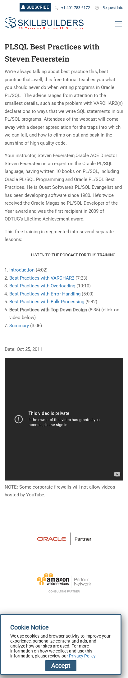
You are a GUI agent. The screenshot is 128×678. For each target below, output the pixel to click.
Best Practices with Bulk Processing (47, 301)
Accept (61, 665)
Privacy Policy (82, 655)
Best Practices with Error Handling (44, 294)
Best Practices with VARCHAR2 (41, 278)
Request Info (113, 8)
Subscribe (37, 7)
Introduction (21, 270)
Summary (19, 325)
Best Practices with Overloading (42, 286)
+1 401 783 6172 (75, 8)
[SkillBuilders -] (44, 23)
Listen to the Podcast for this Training (73, 255)
